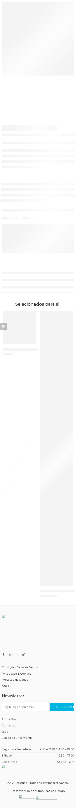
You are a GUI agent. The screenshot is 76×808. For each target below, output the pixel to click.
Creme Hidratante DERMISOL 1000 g (29, 349)
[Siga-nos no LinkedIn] (16, 654)
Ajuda (5, 685)
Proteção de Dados (15, 679)
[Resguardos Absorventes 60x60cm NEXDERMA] (56, 448)
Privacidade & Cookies (16, 673)
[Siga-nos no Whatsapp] (23, 654)
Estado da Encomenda (17, 737)
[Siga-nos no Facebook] (3, 654)
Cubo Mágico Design (50, 791)
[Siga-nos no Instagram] (10, 654)
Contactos (9, 725)
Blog (5, 731)
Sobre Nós (9, 719)
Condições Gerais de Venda (20, 667)
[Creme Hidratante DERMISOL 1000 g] (19, 327)
